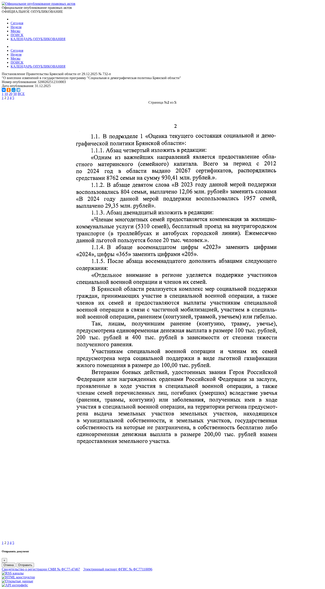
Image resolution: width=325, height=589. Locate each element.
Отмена (9, 565)
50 (15, 94)
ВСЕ (21, 94)
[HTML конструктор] (18, 577)
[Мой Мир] (13, 90)
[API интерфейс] (15, 585)
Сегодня (17, 23)
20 (10, 94)
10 (6, 94)
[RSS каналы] (13, 573)
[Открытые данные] (17, 581)
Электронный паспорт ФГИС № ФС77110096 (117, 569)
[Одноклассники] (9, 90)
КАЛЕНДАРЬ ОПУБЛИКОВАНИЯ (38, 39)
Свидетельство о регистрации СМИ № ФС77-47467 (41, 569)
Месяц (15, 31)
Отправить (25, 565)
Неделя (16, 27)
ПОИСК (17, 35)
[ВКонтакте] (4, 90)
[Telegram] (18, 90)
